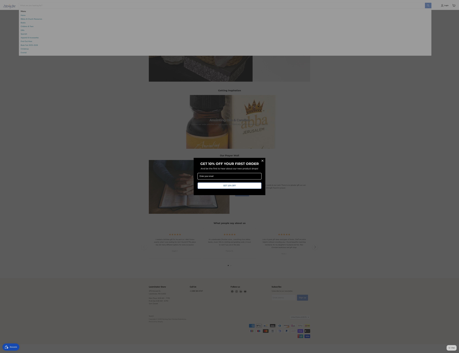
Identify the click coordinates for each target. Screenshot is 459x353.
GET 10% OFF (229, 186)
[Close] (262, 161)
